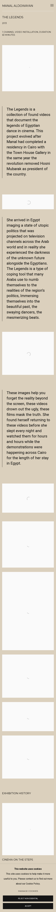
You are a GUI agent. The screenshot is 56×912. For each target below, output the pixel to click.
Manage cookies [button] (28, 891)
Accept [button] (28, 906)
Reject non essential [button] (28, 898)
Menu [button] (52, 5)
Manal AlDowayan (17, 6)
